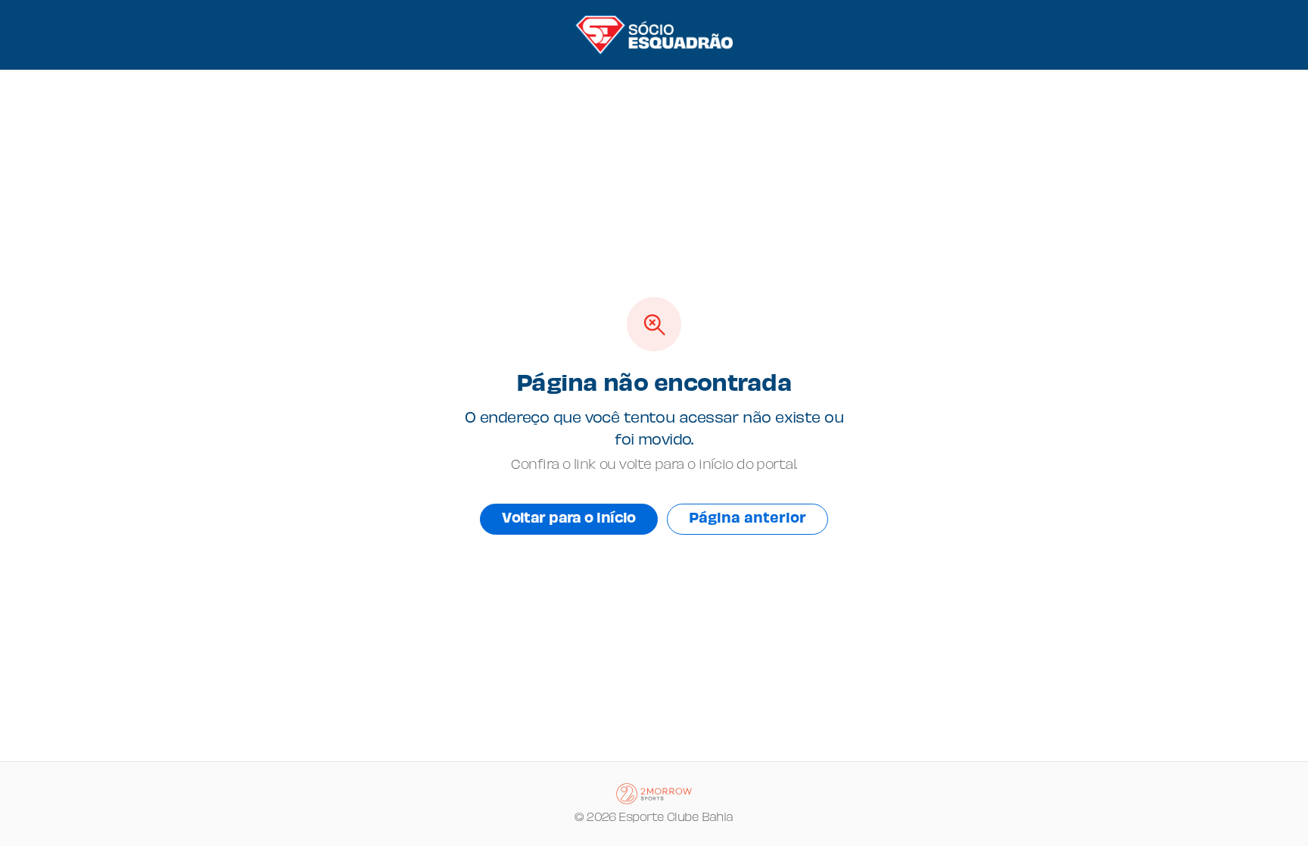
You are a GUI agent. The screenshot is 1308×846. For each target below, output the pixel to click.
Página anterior (747, 519)
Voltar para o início (569, 519)
